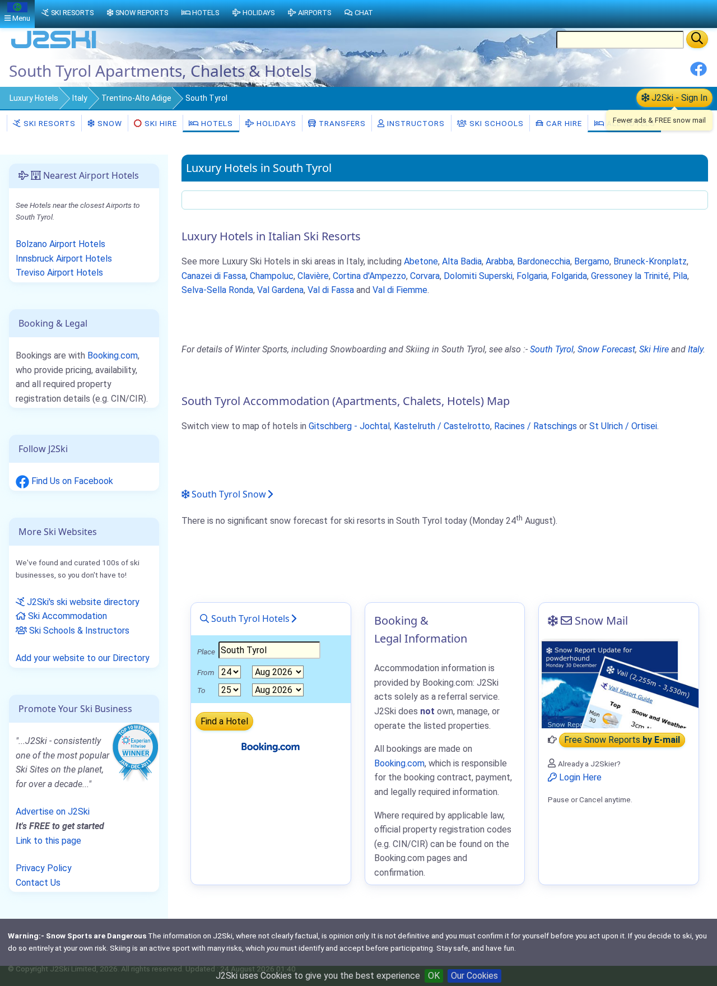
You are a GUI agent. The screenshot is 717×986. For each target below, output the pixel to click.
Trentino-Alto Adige (136, 98)
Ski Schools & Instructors (78, 630)
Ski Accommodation (66, 616)
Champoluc (272, 276)
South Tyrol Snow (227, 494)
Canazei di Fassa (213, 276)
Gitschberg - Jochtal (349, 426)
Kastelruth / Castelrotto (442, 426)
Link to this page (48, 840)
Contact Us (38, 882)
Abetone (421, 261)
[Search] (697, 39)
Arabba (499, 261)
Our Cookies (474, 975)
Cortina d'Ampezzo (369, 276)
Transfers (341, 123)
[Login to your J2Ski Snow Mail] (619, 683)
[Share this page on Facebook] (699, 73)
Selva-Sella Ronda (217, 290)
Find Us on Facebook (71, 481)
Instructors (415, 123)
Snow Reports (141, 12)
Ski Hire (161, 123)
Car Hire (563, 123)
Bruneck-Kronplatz (650, 261)
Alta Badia (462, 261)
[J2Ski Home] (54, 47)
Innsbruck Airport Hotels (64, 258)
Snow (108, 123)
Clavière (313, 276)
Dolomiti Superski (478, 276)
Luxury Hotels (34, 98)
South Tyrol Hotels (249, 618)
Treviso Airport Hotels (59, 272)
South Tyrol (552, 349)
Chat (364, 12)
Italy (79, 98)
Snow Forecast (606, 349)
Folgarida (569, 276)
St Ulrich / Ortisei (623, 426)
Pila (680, 276)
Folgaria (531, 276)
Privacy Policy (44, 868)
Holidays (275, 123)
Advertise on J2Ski (53, 811)
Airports (314, 12)
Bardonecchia (543, 261)
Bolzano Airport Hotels (60, 244)
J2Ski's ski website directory (82, 602)
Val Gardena (280, 290)
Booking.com (112, 355)
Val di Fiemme (400, 290)
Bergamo (591, 261)
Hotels (216, 123)
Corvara (425, 276)
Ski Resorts (48, 123)
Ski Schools (495, 123)
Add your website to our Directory (83, 658)
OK (434, 975)
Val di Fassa (331, 290)
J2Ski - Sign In (678, 97)
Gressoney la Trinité (630, 276)
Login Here (579, 777)
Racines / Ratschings (535, 426)
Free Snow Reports (622, 739)
